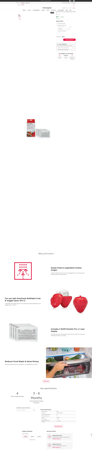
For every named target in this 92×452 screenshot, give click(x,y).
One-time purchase (61, 23)
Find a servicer (56, 447)
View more (46, 381)
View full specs (58, 426)
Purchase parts (56, 438)
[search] (74, 8)
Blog (67, 10)
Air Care (29, 10)
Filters (48, 10)
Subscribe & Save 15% (62, 25)
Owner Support (61, 10)
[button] (72, 0)
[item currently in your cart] (73, 5)
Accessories (53, 10)
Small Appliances (36, 10)
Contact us (74, 2)
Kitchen (24, 10)
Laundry (43, 10)
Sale (70, 10)
